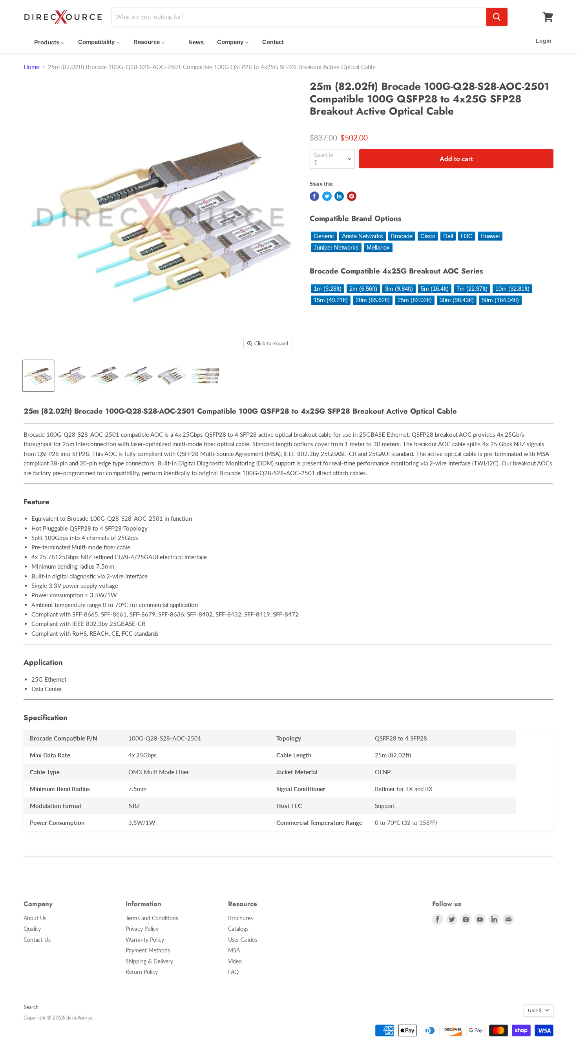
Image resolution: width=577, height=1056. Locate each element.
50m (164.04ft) (500, 300)
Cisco (427, 236)
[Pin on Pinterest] (351, 196)
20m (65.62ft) (373, 300)
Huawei (490, 236)
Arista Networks (362, 236)
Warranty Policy (145, 939)
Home (31, 67)
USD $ (535, 1010)
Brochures (240, 918)
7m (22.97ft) (472, 288)
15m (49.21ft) (331, 300)
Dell (448, 236)
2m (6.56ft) (363, 288)
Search (31, 1007)
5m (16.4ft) (435, 288)
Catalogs (238, 928)
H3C (467, 236)
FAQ (233, 971)
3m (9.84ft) (399, 288)
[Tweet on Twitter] (327, 196)
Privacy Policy (142, 928)
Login (543, 41)
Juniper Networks (336, 247)
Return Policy (142, 971)
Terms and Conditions (152, 918)
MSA (234, 950)
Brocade (402, 236)
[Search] (497, 17)
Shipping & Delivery (149, 961)
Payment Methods (148, 950)
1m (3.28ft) (327, 288)
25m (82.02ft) (415, 300)
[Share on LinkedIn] (339, 196)
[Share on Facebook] (314, 196)
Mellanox (378, 247)
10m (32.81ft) (512, 288)
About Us (35, 918)
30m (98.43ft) (457, 300)
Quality (32, 928)
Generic (324, 236)
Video (235, 961)
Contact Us (37, 939)
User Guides (242, 939)
